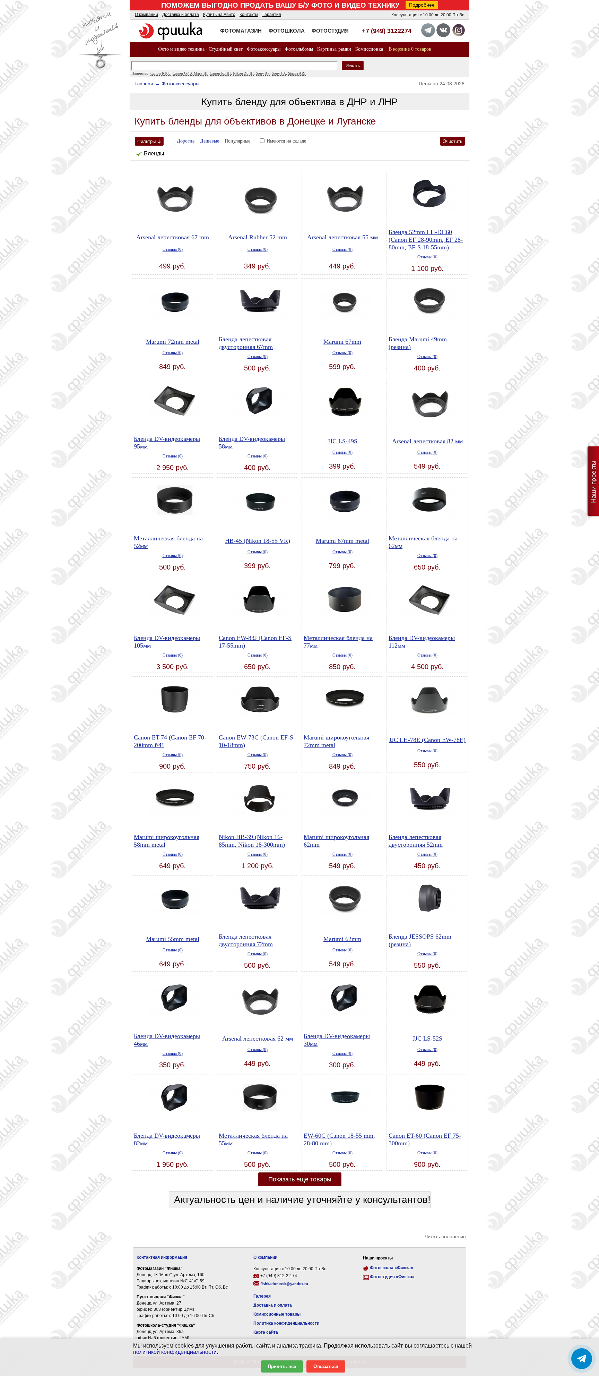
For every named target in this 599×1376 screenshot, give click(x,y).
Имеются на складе (286, 141)
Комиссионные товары (277, 1314)
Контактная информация (162, 1257)
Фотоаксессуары (263, 49)
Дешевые (209, 141)
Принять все (282, 1366)
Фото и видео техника (181, 49)
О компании (146, 14)
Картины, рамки (334, 49)
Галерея (262, 1296)
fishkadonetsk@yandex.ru (284, 1284)
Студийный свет (226, 49)
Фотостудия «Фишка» (392, 1276)
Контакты (249, 14)
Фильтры (146, 141)
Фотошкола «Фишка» (391, 1267)
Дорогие (185, 141)
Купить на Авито (219, 14)
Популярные (237, 141)
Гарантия (271, 14)
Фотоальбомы (299, 49)
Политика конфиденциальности (286, 1323)
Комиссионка (369, 49)
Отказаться (325, 1366)
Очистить (452, 141)
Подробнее (422, 5)
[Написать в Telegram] (581, 1358)
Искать (353, 65)
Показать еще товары (299, 1179)
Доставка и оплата (180, 14)
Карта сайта (265, 1332)
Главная (143, 83)
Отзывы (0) (173, 249)
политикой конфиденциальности (175, 1352)
